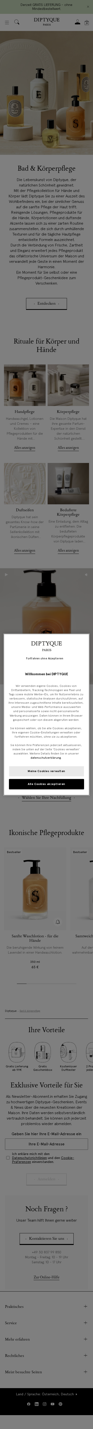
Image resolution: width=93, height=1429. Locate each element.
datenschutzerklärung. (46, 757)
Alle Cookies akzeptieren (46, 784)
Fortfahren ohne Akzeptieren (44, 658)
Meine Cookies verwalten (46, 771)
